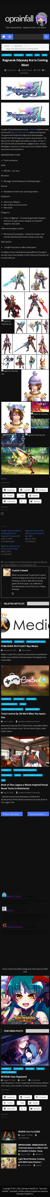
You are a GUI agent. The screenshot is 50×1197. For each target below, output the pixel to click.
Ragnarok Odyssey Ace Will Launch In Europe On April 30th (35, 533)
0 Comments (35, 1080)
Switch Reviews (8, 1072)
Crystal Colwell (26, 70)
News (29, 55)
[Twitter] (13, 594)
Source (4, 478)
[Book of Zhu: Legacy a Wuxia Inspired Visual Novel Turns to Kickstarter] (25, 752)
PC (3, 780)
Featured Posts (13, 1031)
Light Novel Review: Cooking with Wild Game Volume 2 (31, 1160)
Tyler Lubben (26, 650)
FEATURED (19, 55)
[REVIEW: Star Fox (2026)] (8, 1135)
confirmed (33, 129)
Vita (44, 55)
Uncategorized (32, 709)
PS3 (37, 55)
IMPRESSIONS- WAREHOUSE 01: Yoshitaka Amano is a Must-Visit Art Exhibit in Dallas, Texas (33, 1147)
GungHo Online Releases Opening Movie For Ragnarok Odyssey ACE (11, 533)
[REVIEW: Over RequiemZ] (25, 1050)
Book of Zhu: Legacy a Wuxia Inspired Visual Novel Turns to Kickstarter (24, 786)
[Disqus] (25, 852)
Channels (7, 55)
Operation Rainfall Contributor (29, 721)
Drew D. (39, 1165)
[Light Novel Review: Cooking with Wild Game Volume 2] (8, 1163)
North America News (32, 775)
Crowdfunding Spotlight (25, 770)
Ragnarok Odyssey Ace (20, 132)
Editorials (6, 641)
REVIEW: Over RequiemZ (14, 1076)
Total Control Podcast (12, 709)
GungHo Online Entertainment (20, 562)
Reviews (30, 1069)
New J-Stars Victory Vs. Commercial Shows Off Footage (14, 814)
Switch (40, 1069)
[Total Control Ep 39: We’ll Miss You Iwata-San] (25, 680)
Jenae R (23, 1080)
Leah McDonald (23, 1138)
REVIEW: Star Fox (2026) (29, 1131)
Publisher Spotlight (35, 641)
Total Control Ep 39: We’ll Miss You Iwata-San (23, 715)
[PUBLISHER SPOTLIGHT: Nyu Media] (25, 623)
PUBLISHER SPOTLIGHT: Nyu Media (19, 646)
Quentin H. (39, 1154)
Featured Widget (9, 704)
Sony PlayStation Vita (28, 565)
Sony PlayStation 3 (12, 565)
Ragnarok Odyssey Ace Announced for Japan (10, 547)
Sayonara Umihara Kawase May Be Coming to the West (39, 814)
